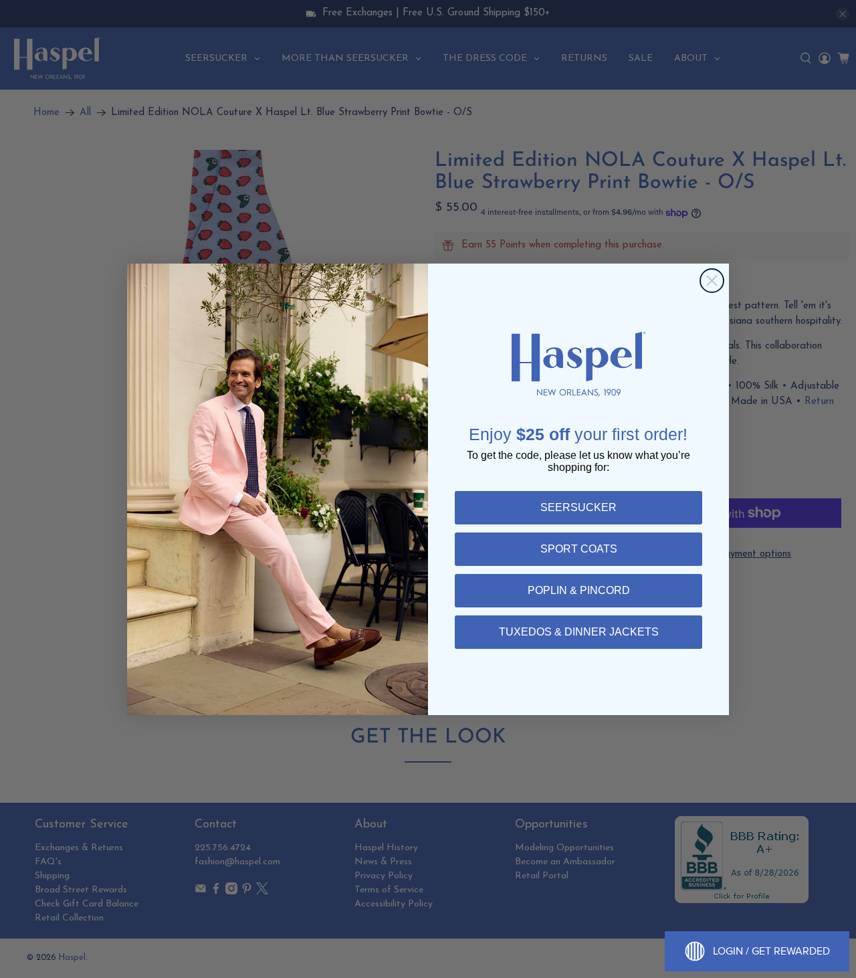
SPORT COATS (578, 549)
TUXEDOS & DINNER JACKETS (579, 632)
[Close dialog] (712, 280)
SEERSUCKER (578, 507)
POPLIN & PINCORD (579, 590)
